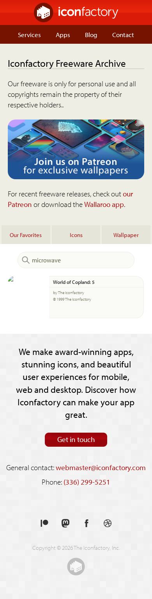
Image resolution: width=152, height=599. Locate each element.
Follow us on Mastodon (65, 523)
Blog (91, 34)
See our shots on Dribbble (107, 523)
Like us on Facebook (86, 523)
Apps (63, 34)
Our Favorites (26, 235)
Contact (123, 34)
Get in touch (76, 439)
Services (29, 34)
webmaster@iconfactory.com (101, 467)
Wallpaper (126, 235)
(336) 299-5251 (87, 482)
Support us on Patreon (44, 523)
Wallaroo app (104, 204)
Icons (76, 235)
